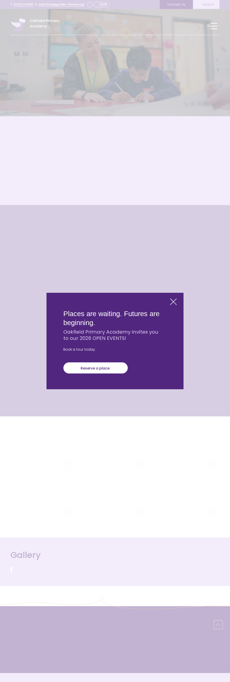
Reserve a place (96, 368)
